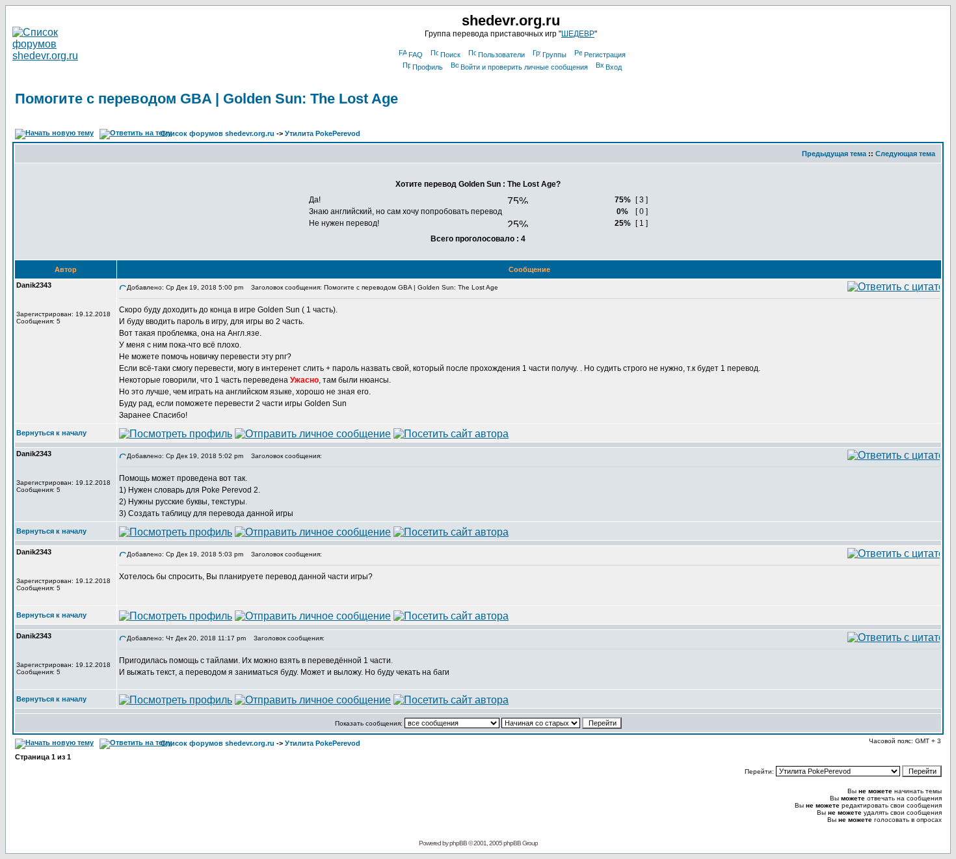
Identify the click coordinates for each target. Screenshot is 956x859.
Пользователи (501, 55)
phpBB (458, 843)
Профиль (427, 67)
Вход (613, 67)
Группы (554, 55)
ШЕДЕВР (577, 33)
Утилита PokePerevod (322, 133)
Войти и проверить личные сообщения (524, 67)
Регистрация (605, 55)
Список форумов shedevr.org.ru (217, 133)
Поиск (450, 55)
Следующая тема (905, 153)
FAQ (415, 55)
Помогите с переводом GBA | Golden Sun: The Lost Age (206, 98)
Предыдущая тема (834, 153)
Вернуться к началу (51, 433)
